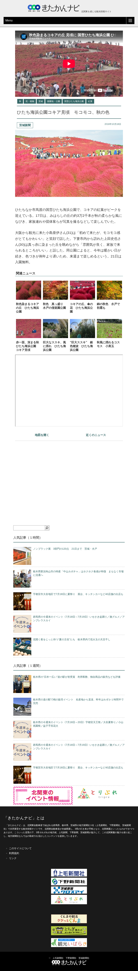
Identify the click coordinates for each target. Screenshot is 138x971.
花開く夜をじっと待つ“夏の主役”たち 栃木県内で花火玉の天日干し (71, 639)
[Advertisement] (69, 476)
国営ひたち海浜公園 (74, 101)
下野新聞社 (71, 958)
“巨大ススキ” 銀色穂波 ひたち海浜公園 (81, 346)
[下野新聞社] (69, 884)
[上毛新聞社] (69, 876)
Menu (9, 20)
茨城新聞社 (84, 958)
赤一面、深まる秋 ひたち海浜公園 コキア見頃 (29, 346)
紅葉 (90, 101)
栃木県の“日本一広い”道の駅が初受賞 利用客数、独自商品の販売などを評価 (76, 676)
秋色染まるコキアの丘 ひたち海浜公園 (27, 307)
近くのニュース (96, 434)
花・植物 (30, 101)
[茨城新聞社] (69, 893)
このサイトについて (20, 848)
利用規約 (14, 853)
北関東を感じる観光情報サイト (96, 11)
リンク (13, 858)
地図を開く (42, 434)
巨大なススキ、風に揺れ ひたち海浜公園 (54, 346)
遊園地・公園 (53, 101)
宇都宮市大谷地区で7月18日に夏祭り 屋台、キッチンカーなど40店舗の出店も (78, 594)
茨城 (40, 101)
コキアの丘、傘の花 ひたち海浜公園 (81, 307)
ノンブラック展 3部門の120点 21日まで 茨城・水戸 (65, 548)
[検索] (47, 528)
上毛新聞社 (58, 958)
